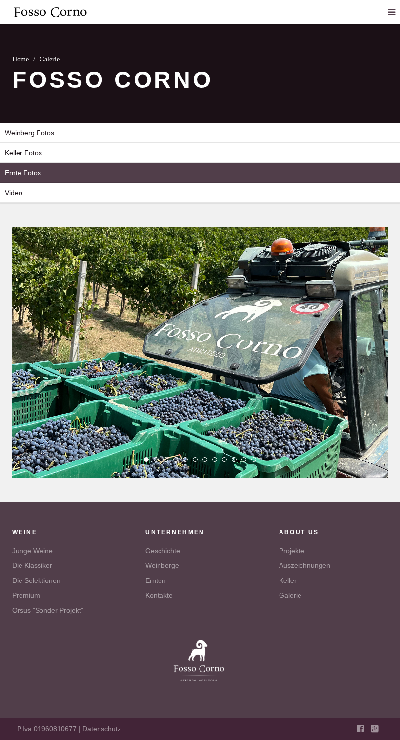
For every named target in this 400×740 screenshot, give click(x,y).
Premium (26, 595)
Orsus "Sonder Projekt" (47, 610)
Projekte (291, 551)
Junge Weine (32, 551)
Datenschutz (101, 729)
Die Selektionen (36, 580)
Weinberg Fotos (29, 133)
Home (20, 59)
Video (13, 193)
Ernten (155, 580)
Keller (288, 580)
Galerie (290, 595)
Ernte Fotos (23, 173)
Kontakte (159, 595)
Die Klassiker (32, 565)
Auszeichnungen (304, 565)
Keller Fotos (23, 153)
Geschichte (162, 551)
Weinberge (162, 565)
